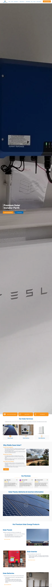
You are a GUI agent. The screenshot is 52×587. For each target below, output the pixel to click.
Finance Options (38, 1)
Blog (31, 1)
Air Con (12, 1)
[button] (3, 505)
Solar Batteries (28, 1)
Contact (34, 1)
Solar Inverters (22, 1)
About (9, 1)
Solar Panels (16, 1)
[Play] (26, 505)
